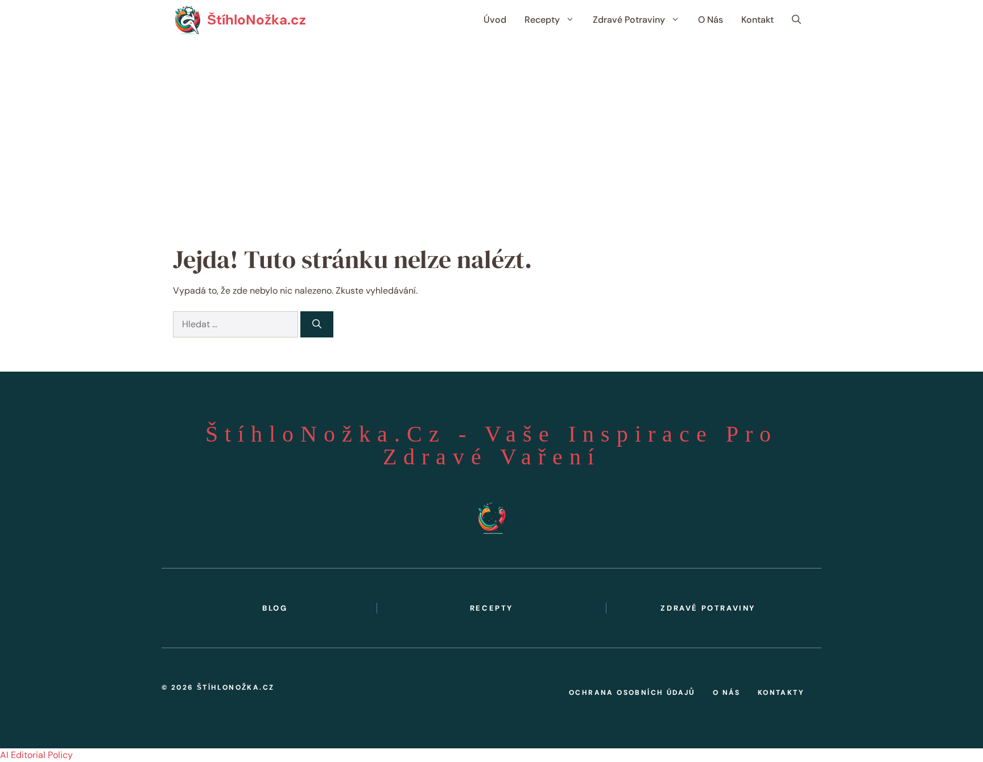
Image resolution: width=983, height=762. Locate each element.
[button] (796, 20)
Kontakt (757, 20)
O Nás (710, 20)
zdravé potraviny (707, 608)
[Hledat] (316, 324)
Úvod (495, 20)
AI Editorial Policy (36, 755)
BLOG (274, 608)
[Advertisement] (491, 125)
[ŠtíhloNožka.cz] (187, 20)
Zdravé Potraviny (629, 20)
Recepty (542, 20)
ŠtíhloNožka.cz (256, 19)
